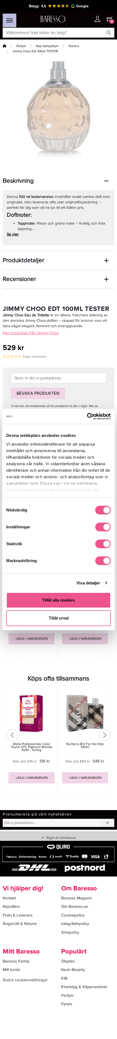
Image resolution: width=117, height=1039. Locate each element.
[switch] (103, 527)
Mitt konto (11, 969)
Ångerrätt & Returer (20, 923)
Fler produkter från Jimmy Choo (31, 332)
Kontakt (9, 898)
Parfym (21, 46)
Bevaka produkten (38, 393)
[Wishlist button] (86, 19)
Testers (73, 46)
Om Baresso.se (74, 906)
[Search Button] (108, 33)
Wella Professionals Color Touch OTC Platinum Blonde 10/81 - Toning (31, 747)
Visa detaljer (88, 583)
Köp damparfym (47, 46)
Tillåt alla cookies (58, 600)
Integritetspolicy (75, 923)
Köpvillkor (11, 906)
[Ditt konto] (97, 19)
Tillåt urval (59, 618)
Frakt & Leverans (18, 915)
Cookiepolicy (72, 915)
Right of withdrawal (58, 838)
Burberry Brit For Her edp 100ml (85, 745)
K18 (64, 978)
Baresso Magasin (76, 898)
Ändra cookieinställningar (25, 979)
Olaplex (68, 961)
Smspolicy (70, 932)
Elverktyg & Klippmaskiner (84, 986)
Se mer (13, 234)
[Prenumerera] (107, 823)
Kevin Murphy (73, 969)
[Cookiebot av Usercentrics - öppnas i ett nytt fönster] (87, 416)
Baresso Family (16, 961)
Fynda (66, 1003)
